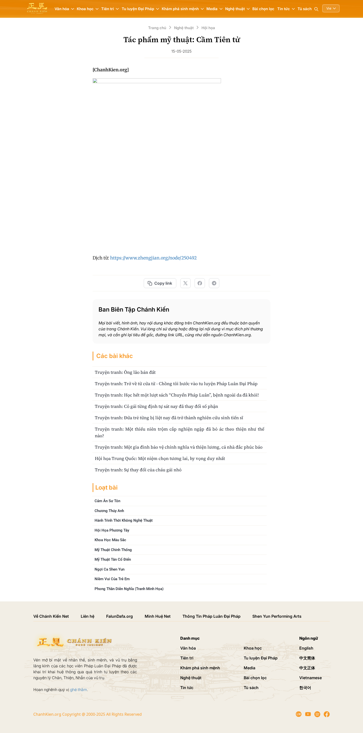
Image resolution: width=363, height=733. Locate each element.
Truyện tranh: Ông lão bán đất (125, 372)
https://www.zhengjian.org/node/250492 (153, 258)
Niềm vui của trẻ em (112, 579)
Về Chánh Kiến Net (51, 616)
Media (249, 667)
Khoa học (253, 648)
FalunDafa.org (119, 616)
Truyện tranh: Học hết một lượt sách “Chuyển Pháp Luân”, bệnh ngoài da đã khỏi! (177, 395)
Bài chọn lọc (263, 8)
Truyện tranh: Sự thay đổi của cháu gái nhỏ (138, 470)
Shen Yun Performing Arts (277, 616)
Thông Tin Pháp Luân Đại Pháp (211, 616)
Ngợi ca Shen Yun (109, 569)
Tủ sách (305, 8)
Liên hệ (87, 616)
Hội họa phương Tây (112, 530)
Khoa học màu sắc (110, 540)
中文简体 (307, 657)
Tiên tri (186, 657)
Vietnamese (310, 677)
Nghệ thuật (191, 677)
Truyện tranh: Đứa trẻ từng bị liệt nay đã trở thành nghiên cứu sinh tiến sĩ (169, 418)
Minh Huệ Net (158, 616)
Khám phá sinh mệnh (200, 667)
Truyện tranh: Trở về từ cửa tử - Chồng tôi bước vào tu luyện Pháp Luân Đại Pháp (176, 383)
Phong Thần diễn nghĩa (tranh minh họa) (129, 589)
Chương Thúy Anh (109, 511)
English (306, 648)
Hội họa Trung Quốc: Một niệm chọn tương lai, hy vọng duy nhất (160, 458)
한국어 (305, 687)
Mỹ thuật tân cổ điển (113, 559)
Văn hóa (188, 648)
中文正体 (307, 667)
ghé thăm (78, 689)
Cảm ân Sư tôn (107, 501)
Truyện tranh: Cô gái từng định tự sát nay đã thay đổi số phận (156, 406)
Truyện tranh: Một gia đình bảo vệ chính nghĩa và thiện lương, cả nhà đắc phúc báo (178, 447)
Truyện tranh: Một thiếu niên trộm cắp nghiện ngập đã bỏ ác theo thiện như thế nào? (179, 432)
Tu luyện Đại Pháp (261, 657)
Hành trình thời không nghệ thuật (124, 520)
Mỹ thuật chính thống (113, 550)
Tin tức (186, 687)
